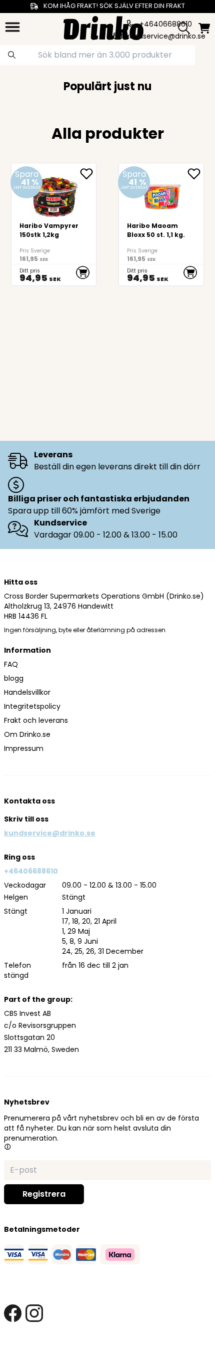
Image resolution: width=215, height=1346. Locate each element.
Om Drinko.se (27, 734)
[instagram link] (34, 1313)
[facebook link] (13, 1313)
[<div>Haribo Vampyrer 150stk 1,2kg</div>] (53, 224)
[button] (7, 1146)
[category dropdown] (12, 27)
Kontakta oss (29, 801)
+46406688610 (31, 871)
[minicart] (204, 28)
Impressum (24, 748)
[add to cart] (83, 272)
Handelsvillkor (27, 692)
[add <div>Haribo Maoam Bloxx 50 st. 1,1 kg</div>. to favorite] (196, 173)
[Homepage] (104, 27)
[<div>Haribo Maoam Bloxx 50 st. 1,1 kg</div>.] (161, 224)
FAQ (11, 664)
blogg (14, 678)
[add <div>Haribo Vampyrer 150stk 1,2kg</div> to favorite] (88, 173)
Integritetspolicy (32, 706)
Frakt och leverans (36, 720)
